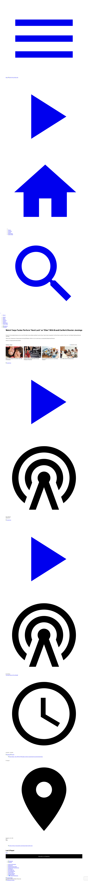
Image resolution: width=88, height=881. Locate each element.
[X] (5, 327)
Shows (9, 230)
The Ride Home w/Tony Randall (12, 675)
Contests (10, 231)
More (7, 852)
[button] (14, 354)
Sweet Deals (10, 234)
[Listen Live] (44, 401)
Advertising (10, 233)
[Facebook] (5, 326)
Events (9, 232)
